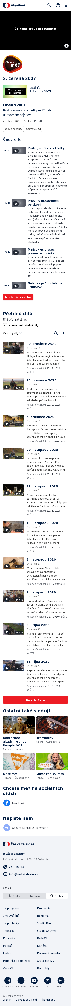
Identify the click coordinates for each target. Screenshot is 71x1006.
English (7, 999)
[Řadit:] (65, 333)
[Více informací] (66, 46)
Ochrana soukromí (26, 999)
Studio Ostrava (46, 930)
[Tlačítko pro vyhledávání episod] (56, 333)
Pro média (43, 908)
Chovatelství (33, 129)
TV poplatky (11, 923)
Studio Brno (44, 923)
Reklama (43, 915)
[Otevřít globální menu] (66, 5)
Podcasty (9, 938)
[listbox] (35, 896)
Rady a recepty (13, 129)
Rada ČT (42, 938)
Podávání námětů (48, 953)
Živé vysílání (11, 915)
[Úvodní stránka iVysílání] (14, 5)
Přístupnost (48, 999)
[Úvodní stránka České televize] (19, 844)
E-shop (7, 953)
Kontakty (43, 968)
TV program (11, 908)
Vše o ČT (8, 968)
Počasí (7, 945)
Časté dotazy (45, 960)
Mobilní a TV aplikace (16, 960)
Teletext (8, 930)
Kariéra (42, 945)
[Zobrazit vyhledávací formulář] (49, 5)
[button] (20, 171)
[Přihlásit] (58, 5)
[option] (14, 896)
